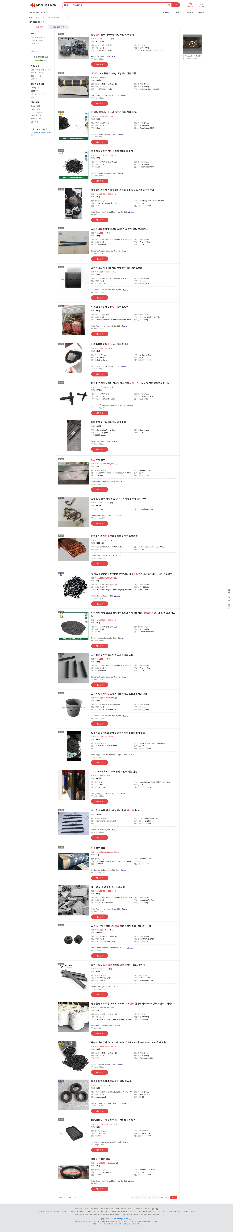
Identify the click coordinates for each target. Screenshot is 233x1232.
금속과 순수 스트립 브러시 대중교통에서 (118, 964)
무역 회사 (37, 73)
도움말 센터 (78, 1208)
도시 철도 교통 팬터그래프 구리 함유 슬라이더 (115, 810)
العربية (139, 1211)
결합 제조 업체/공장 (41, 69)
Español (88, 1211)
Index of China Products (131, 1214)
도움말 (178, 12)
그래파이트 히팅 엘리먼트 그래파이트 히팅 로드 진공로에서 (120, 229)
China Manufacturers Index (112, 1214)
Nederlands (147, 1211)
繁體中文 (65, 1211)
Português (104, 1211)
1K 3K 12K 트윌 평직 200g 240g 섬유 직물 (113, 73)
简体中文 (56, 1211)
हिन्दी (154, 1211)
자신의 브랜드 (38, 94)
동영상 (61, 34)
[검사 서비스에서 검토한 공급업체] (42, 57)
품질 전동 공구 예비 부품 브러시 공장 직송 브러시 (119, 498)
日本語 (72, 1211)
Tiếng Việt (177, 1211)
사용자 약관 (94, 1208)
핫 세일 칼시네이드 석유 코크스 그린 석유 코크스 (114, 112)
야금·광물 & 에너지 (38, 37)
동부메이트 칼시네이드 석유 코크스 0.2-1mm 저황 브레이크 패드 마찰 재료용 (128, 1042)
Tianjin (36, 106)
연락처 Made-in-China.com (124, 1208)
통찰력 (147, 1208)
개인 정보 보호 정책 (107, 1208)
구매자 (165, 12)
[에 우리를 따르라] (157, 1208)
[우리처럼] (153, 1208)
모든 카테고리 (37, 12)
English (48, 1211)
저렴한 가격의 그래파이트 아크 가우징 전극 (114, 536)
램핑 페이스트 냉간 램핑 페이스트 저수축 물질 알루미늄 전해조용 (122, 190)
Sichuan (36, 118)
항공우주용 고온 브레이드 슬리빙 (109, 344)
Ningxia (36, 115)
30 (70, 1197)
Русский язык (122, 1211)
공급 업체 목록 (58, 27)
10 (64, 1197)
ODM (35, 88)
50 (75, 1197)
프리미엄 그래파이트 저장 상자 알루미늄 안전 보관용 (116, 267)
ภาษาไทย (162, 1211)
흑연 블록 (98, 459)
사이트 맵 (139, 1208)
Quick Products (95, 1214)
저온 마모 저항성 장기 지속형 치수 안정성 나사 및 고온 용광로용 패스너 (130, 383)
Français (80, 1211)
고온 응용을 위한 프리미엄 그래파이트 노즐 (112, 655)
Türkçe (169, 1211)
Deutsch (96, 1211)
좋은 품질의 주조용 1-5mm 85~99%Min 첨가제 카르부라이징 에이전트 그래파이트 (133, 1003)
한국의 (132, 1211)
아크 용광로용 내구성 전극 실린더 (110, 306)
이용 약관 (121, 1224)
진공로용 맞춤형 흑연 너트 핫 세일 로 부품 (111, 1081)
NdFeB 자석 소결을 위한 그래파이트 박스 (113, 1120)
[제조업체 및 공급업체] (42, 5)
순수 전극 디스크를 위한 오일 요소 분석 (112, 34)
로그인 (201, 6)
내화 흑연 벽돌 (100, 1159)
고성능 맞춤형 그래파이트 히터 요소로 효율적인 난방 (119, 693)
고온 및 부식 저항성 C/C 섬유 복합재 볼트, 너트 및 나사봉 (121, 925)
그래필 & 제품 (37, 40)
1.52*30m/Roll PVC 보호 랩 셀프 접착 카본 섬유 (114, 771)
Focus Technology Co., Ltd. (119, 1219)
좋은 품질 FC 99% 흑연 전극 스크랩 (108, 887)
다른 (34, 79)
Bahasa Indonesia (189, 1211)
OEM (35, 91)
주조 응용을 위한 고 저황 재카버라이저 (112, 151)
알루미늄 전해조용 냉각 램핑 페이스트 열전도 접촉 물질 (118, 732)
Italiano (113, 1211)
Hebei (35, 109)
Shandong (37, 112)
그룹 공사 (36, 76)
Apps (189, 12)
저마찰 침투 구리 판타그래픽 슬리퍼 (108, 422)
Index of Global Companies (150, 1214)
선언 (86, 1208)
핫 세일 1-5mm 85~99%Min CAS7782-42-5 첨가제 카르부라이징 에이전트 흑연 (131, 574)
